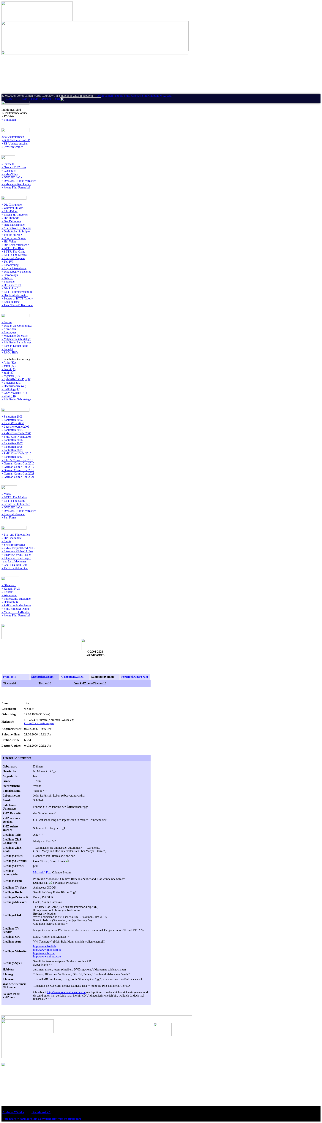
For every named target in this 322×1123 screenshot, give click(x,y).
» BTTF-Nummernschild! (16, 291)
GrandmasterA (40, 1112)
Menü (9, 98)
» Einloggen (8, 119)
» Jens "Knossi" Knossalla (17, 305)
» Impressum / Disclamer (16, 598)
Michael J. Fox (42, 872)
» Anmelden (8, 329)
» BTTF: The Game (13, 251)
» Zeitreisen (8, 281)
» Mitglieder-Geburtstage (16, 339)
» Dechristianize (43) (13, 386)
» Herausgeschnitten (13, 224)
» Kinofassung (10, 265)
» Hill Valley (8, 241)
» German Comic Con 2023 (17, 473)
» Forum (6, 322)
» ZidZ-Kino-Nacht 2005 (16, 433)
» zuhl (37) (7, 372)
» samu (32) (8, 365)
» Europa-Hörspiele (13, 258)
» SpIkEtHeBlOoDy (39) (16, 379)
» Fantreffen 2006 (12, 440)
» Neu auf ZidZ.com (13, 167)
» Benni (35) (8, 369)
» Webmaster (9, 595)
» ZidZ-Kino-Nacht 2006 (16, 436)
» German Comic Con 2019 (17, 470)
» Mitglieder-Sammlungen (16, 342)
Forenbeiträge (130, 676)
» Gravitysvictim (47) (14, 392)
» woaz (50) (8, 396)
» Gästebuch (8, 170)
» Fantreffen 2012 (12, 456)
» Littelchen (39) (11, 382)
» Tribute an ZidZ (11, 234)
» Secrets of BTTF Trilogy (17, 298)
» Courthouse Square (13, 238)
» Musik (6, 494)
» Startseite (7, 164)
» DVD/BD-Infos (11, 177)
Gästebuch (68, 676)
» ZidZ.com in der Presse (16, 605)
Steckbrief (37, 676)
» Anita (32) (8, 362)
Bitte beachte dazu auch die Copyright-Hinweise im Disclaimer (41, 1118)
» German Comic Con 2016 (17, 463)
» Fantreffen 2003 (12, 416)
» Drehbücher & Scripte (15, 231)
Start (24, 98)
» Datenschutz (9, 602)
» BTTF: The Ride (12, 248)
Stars (57, 98)
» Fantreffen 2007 (12, 443)
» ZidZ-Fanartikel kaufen (16, 184)
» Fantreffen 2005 (12, 430)
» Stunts (6, 541)
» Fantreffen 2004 (12, 419)
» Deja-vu (7, 278)
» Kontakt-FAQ (10, 588)
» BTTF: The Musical (14, 254)
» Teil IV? (7, 261)
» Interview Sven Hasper (16, 554)
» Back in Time (10, 301)
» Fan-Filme (8, 517)
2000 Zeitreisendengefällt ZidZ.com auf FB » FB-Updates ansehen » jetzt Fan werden (15, 141)
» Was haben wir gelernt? (16, 271)
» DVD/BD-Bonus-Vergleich (18, 180)
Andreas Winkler (13, 1112)
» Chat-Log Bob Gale (14, 564)
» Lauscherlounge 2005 (15, 426)
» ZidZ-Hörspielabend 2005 (17, 548)
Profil (6, 676)
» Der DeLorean (11, 221)
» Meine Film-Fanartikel (15, 187)
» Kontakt (7, 592)
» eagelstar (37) (10, 375)
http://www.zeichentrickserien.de (66, 992)
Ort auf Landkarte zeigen (39, 723)
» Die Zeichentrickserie (15, 244)
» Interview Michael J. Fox (17, 551)
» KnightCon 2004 (12, 423)
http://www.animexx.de (47, 956)
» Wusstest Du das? (12, 208)
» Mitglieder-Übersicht (14, 335)
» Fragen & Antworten (14, 214)
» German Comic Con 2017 (17, 466)
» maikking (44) (10, 389)
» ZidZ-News (9, 174)
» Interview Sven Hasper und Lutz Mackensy (16, 559)
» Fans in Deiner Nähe (14, 345)
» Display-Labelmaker (14, 295)
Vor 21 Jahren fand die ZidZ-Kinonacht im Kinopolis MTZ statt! (134, 95)
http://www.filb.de (44, 953)
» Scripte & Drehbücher (15, 504)
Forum (34, 98)
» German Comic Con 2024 (17, 476)
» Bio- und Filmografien (15, 534)
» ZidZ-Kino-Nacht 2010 (16, 453)
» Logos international (13, 268)
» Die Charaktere (11, 204)
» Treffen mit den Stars (14, 568)
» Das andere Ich (11, 285)
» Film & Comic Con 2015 (17, 460)
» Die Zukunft (9, 288)
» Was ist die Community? (16, 325)
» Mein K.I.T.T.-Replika (15, 612)
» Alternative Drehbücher (16, 228)
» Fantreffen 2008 (12, 446)
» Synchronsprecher (13, 544)
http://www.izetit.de (44, 946)
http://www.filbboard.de (47, 949)
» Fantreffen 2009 (12, 450)
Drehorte (46, 98)
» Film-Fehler (9, 211)
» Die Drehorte (10, 218)
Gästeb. (79, 676)
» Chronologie (9, 275)
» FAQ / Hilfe (9, 352)
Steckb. (48, 676)
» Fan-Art (7, 349)
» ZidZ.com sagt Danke (15, 608)
